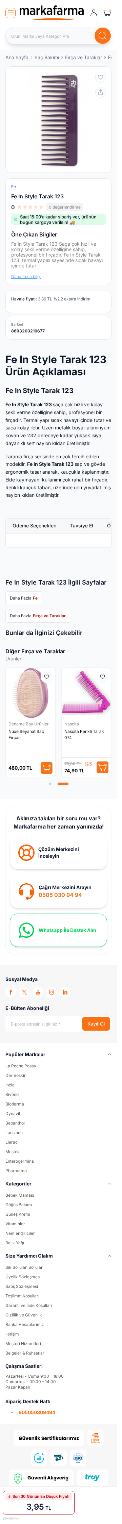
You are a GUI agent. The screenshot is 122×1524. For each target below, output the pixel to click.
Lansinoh (14, 1132)
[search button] (103, 36)
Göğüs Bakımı (18, 1204)
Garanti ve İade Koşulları (28, 1305)
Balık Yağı (14, 1242)
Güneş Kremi (17, 1214)
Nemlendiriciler (20, 1233)
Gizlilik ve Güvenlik (23, 1314)
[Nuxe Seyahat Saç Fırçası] (31, 693)
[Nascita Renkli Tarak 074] (86, 693)
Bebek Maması (19, 1195)
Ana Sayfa (16, 57)
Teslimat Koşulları (22, 1295)
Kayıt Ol (96, 1024)
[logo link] (52, 12)
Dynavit (12, 1113)
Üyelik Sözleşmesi (23, 1276)
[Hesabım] (93, 13)
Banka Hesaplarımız (24, 1324)
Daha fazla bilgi (26, 276)
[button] (50, 784)
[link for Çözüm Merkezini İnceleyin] (58, 852)
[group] (58, 120)
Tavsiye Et (82, 525)
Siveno (12, 1094)
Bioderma (14, 1104)
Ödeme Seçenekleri (35, 525)
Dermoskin (15, 1075)
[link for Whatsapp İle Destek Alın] (58, 930)
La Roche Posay (20, 1065)
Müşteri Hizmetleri (23, 1343)
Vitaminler (15, 1223)
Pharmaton (16, 1170)
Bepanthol (15, 1123)
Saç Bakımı (47, 57)
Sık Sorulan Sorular (24, 1267)
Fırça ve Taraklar (83, 57)
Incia (10, 1084)
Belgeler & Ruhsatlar (24, 1353)
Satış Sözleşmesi (21, 1286)
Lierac (11, 1142)
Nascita (72, 723)
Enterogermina (19, 1161)
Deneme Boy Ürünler (29, 723)
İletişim (12, 1334)
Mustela (13, 1151)
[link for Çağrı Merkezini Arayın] (58, 891)
